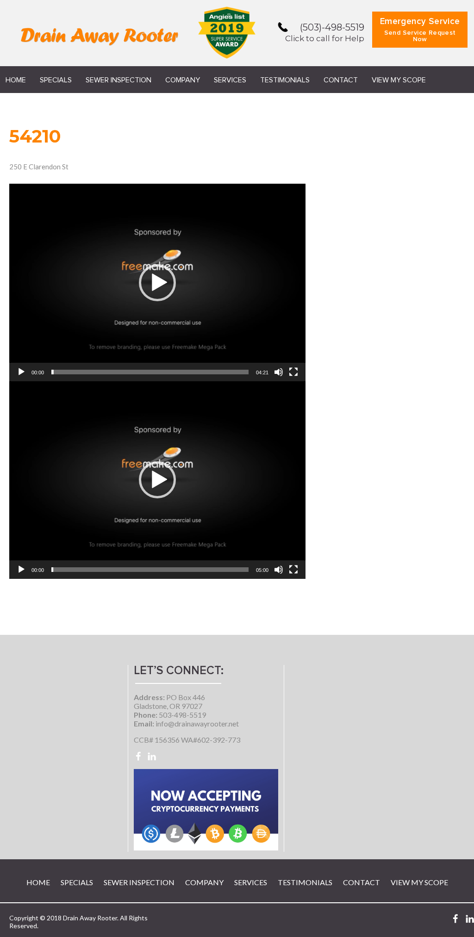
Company (182, 80)
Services (230, 80)
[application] (157, 282)
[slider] (150, 372)
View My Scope (399, 80)
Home (16, 80)
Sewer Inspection (118, 80)
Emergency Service (420, 30)
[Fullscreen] (293, 372)
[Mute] (278, 372)
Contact (341, 80)
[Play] (21, 372)
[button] (157, 282)
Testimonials (285, 80)
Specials (56, 80)
